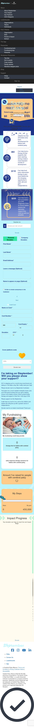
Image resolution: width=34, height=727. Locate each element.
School (6, 39)
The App (3, 42)
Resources (4, 45)
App (7, 664)
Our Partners (8, 15)
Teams (6, 25)
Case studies (8, 62)
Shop (2, 69)
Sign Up (17, 81)
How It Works (5, 30)
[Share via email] (16, 133)
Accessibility (6, 671)
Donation (5, 332)
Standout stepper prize (11, 66)
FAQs (6, 76)
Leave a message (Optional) (12, 269)
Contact (6, 78)
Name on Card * (7, 308)
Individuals (7, 27)
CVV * (15, 332)
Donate (17, 233)
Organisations (8, 22)
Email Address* (8, 260)
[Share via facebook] (12, 133)
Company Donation (24, 239)
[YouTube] (24, 650)
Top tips (6, 58)
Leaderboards (5, 20)
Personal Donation (10, 239)
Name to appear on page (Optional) (15, 281)
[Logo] (17, 3)
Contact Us (9, 657)
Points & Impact (9, 37)
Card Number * (7, 316)
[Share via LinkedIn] (20, 133)
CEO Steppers (9, 17)
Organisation (8, 32)
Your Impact (8, 13)
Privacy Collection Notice (17, 669)
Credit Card (12, 305)
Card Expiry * (22, 324)
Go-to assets (8, 60)
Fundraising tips (9, 50)
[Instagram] (18, 650)
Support (3, 73)
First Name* (7, 244)
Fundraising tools (9, 48)
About (2, 8)
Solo (5, 34)
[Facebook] (12, 650)
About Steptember (10, 11)
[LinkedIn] (29, 650)
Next (17, 300)
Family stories (8, 64)
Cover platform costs (9, 350)
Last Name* (7, 252)
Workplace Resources (8, 55)
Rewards (7, 52)
